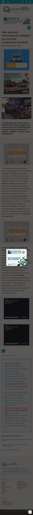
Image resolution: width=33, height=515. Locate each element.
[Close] (27, 249)
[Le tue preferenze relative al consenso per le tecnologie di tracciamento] (30, 512)
